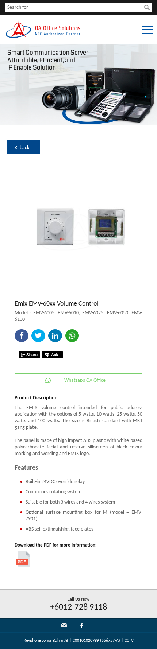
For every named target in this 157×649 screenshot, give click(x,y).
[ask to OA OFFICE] (52, 354)
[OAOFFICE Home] (42, 37)
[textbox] (74, 7)
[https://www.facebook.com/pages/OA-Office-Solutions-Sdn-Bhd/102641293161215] (81, 627)
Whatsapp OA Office (85, 380)
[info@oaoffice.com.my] (64, 625)
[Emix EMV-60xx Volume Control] (78, 291)
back (24, 148)
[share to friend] (29, 354)
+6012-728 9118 (78, 607)
